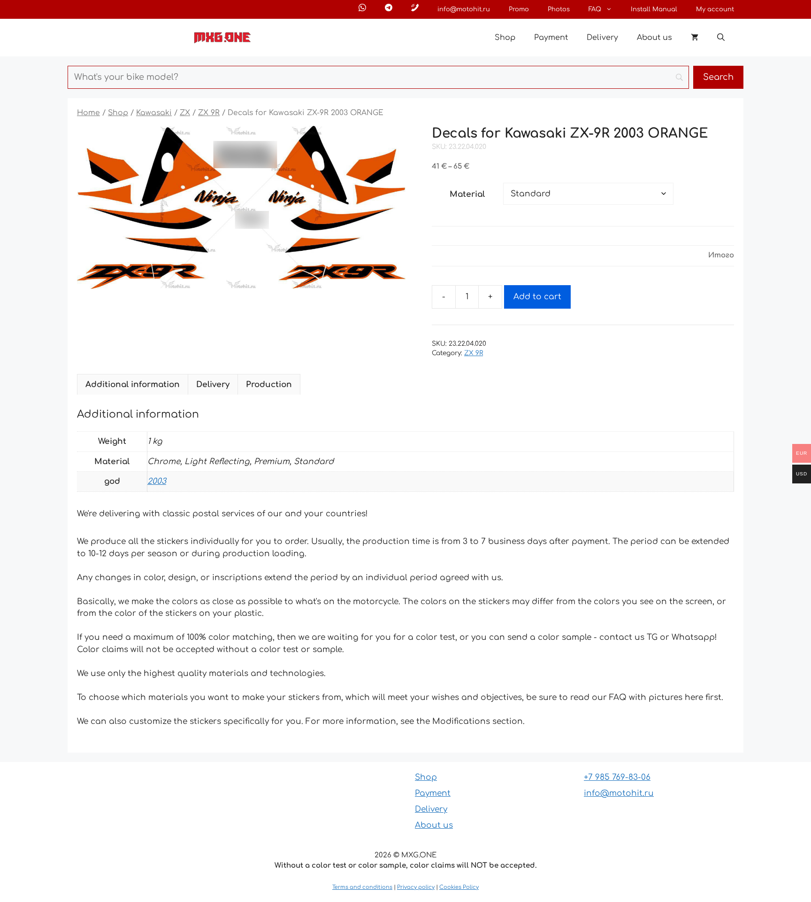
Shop (505, 37)
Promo (519, 9)
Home (88, 113)
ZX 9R (209, 113)
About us (654, 37)
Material (467, 194)
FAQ (595, 9)
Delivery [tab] (213, 384)
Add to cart (537, 296)
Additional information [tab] (132, 384)
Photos (559, 9)
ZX (185, 113)
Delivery (602, 37)
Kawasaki (154, 113)
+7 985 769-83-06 (617, 777)
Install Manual (654, 9)
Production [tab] (269, 384)
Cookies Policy (459, 887)
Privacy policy (416, 887)
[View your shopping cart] (694, 37)
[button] (721, 37)
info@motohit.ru (463, 9)
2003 (156, 481)
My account (715, 9)
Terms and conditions (362, 887)
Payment (551, 37)
